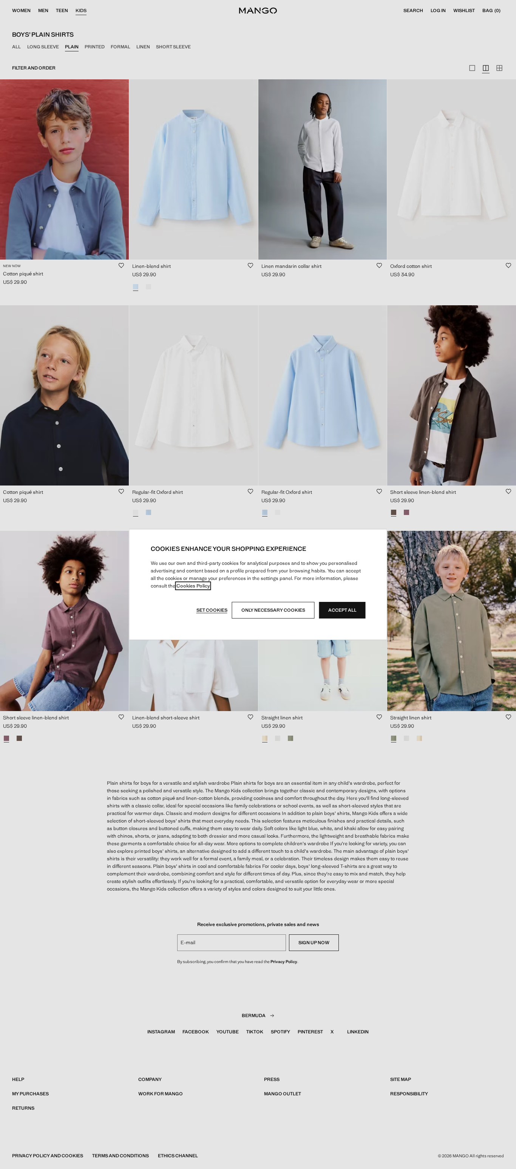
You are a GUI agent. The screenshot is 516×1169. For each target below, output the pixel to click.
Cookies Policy (193, 586)
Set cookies (211, 610)
